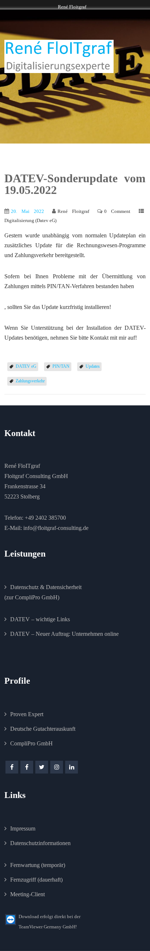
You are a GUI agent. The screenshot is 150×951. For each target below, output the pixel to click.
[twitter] (41, 767)
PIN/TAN (61, 366)
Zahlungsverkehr (30, 380)
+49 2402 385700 (45, 518)
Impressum (22, 828)
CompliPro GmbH (31, 743)
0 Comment (117, 211)
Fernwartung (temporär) (37, 865)
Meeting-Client (27, 894)
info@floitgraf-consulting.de (55, 528)
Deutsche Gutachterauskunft (42, 729)
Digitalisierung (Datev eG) (30, 220)
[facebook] (11, 767)
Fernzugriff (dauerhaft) (36, 879)
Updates (93, 366)
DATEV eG (26, 366)
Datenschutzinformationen (40, 843)
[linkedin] (71, 767)
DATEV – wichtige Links (40, 619)
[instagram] (56, 767)
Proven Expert (26, 714)
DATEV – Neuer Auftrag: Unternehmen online (64, 634)
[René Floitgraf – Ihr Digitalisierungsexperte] (59, 56)
